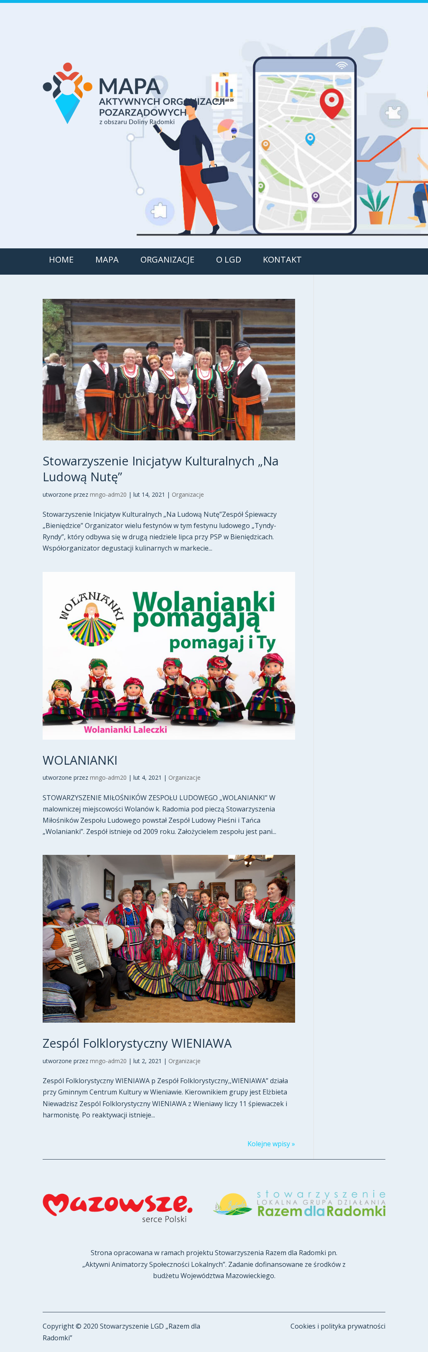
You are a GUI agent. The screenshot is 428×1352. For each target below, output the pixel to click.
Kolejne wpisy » (271, 1143)
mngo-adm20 (108, 494)
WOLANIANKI (80, 760)
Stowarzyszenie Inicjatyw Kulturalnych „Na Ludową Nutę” (161, 468)
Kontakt (282, 259)
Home (61, 259)
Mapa (107, 259)
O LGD (228, 259)
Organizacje (167, 259)
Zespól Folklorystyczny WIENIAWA (137, 1043)
